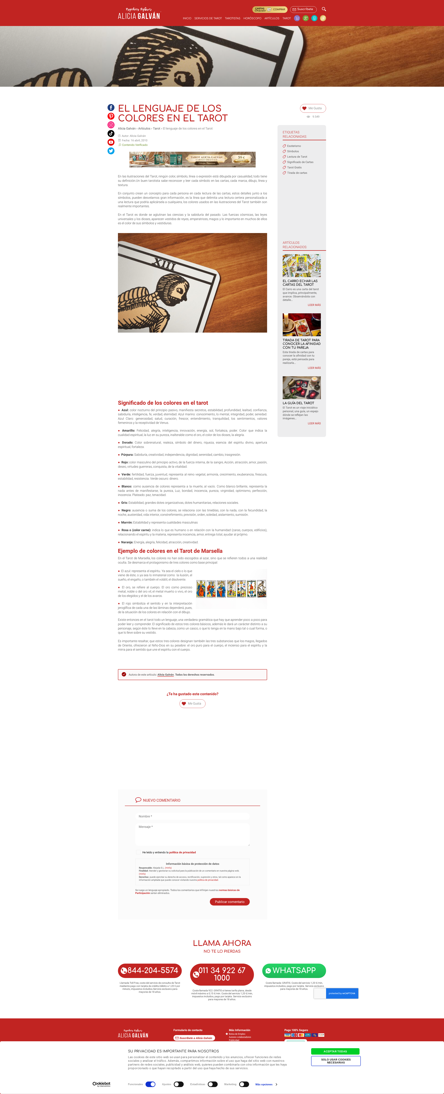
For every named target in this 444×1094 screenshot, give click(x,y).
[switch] (179, 1084)
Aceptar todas (335, 1051)
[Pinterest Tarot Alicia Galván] (111, 116)
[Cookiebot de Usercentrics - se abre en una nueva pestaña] (101, 1084)
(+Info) (168, 867)
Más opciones (263, 1084)
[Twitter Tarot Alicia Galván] (111, 150)
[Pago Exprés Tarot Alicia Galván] (307, 18)
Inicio (187, 18)
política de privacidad (182, 852)
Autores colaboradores (240, 1037)
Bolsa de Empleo (237, 1034)
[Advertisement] (192, 372)
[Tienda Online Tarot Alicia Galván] (298, 18)
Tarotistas (232, 18)
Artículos (271, 18)
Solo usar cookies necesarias (336, 1061)
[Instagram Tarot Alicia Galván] (111, 124)
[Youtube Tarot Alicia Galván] (111, 142)
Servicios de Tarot (208, 18)
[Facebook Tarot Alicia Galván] (111, 107)
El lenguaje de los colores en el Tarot (188, 128)
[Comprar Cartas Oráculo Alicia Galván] (323, 18)
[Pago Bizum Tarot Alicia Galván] (315, 18)
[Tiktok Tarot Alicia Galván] (111, 133)
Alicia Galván (127, 128)
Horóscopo (252, 18)
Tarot (287, 18)
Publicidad (234, 1040)
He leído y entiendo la (169, 852)
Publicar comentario (230, 902)
